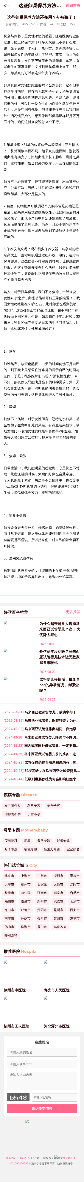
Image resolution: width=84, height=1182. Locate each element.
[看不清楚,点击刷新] (18, 1097)
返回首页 (73, 5)
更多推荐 (73, 612)
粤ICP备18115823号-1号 (20, 1157)
